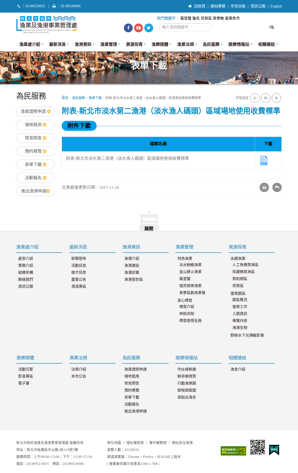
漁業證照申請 (34, 111)
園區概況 (239, 300)
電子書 (23, 383)
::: (181, 4)
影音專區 (25, 376)
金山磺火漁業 (190, 272)
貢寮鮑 (218, 18)
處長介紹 (25, 259)
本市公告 (78, 376)
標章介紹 (186, 307)
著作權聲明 (158, 443)
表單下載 (34, 164)
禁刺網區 (239, 279)
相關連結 (266, 44)
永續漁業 (237, 259)
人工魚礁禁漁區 (245, 265)
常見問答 (34, 138)
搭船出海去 (186, 397)
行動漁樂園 (186, 383)
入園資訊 (239, 314)
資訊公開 (258, 6)
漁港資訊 (83, 44)
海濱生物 (239, 328)
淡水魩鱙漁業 (190, 265)
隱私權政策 (135, 443)
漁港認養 (131, 272)
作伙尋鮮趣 (186, 369)
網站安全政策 (182, 443)
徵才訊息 (78, 272)
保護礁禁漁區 (243, 272)
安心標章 (184, 300)
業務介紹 (25, 266)
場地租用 (34, 124)
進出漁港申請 (33, 191)
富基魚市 (232, 18)
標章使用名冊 (190, 321)
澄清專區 (78, 286)
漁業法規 (185, 44)
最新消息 (57, 44)
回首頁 (199, 6)
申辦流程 (186, 314)
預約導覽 (34, 151)
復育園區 (237, 293)
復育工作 (239, 307)
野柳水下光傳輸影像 (247, 335)
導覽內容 (239, 321)
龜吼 (196, 18)
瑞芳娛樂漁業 (190, 286)
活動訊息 (78, 266)
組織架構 (25, 272)
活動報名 (34, 178)
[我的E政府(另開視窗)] (274, 450)
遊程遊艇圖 (186, 390)
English (276, 6)
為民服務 (211, 44)
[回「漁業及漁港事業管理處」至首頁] (48, 23)
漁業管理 (108, 44)
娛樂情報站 (238, 44)
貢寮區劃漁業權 (192, 293)
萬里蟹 (185, 18)
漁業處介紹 (29, 44)
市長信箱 (237, 6)
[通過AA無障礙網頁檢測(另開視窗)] (233, 450)
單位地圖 (114, 443)
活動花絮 (25, 369)
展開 (148, 228)
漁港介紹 (131, 259)
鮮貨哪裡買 (186, 376)
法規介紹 (78, 369)
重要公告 (78, 279)
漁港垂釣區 (133, 279)
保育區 (206, 18)
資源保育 (134, 44)
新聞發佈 (78, 259)
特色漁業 (184, 259)
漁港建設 (131, 266)
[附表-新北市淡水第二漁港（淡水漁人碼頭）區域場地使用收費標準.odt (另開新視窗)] (264, 160)
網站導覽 (217, 6)
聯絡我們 (25, 279)
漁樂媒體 (160, 44)
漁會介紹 (237, 369)
